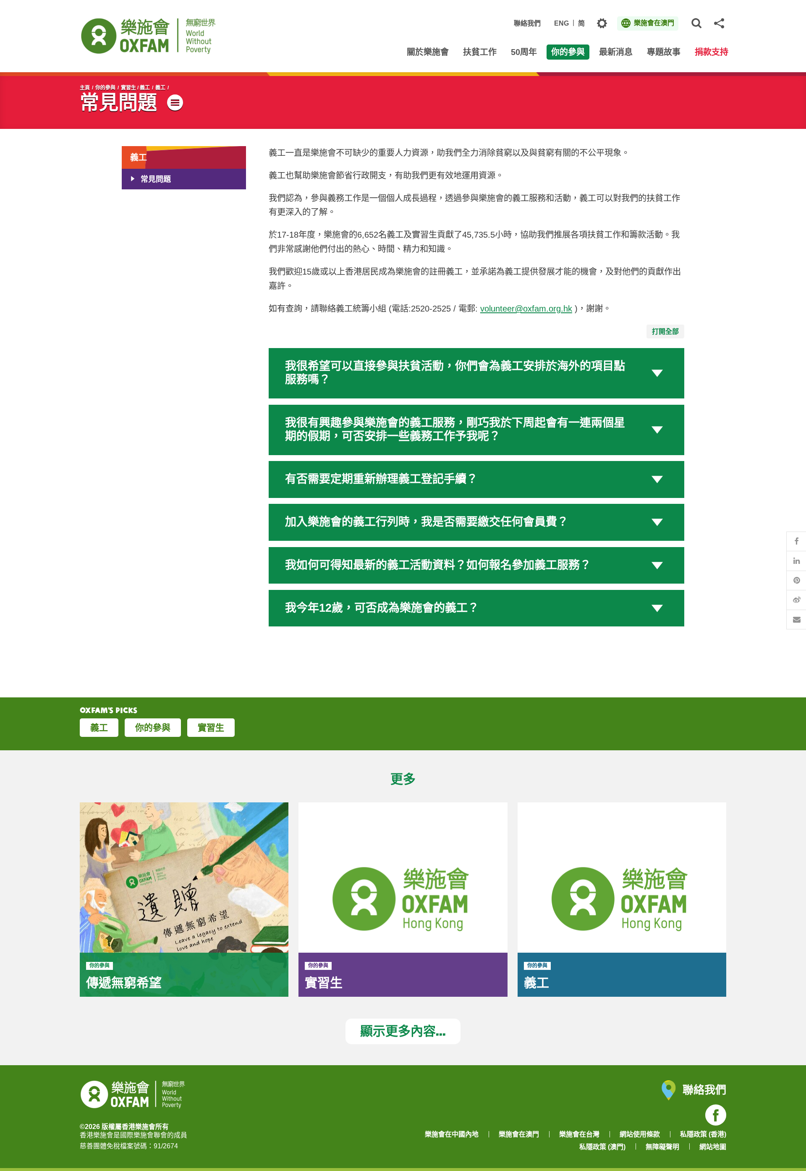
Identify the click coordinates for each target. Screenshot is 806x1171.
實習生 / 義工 (135, 88)
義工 (160, 88)
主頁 (85, 88)
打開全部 (665, 331)
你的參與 (105, 88)
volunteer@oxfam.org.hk (526, 308)
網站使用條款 (640, 1134)
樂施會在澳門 (519, 1134)
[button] (476, 373)
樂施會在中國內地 (452, 1134)
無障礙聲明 (662, 1146)
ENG (561, 23)
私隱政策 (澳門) (602, 1146)
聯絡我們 (527, 23)
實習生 (211, 727)
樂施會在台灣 (579, 1134)
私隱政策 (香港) (703, 1134)
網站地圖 (712, 1146)
